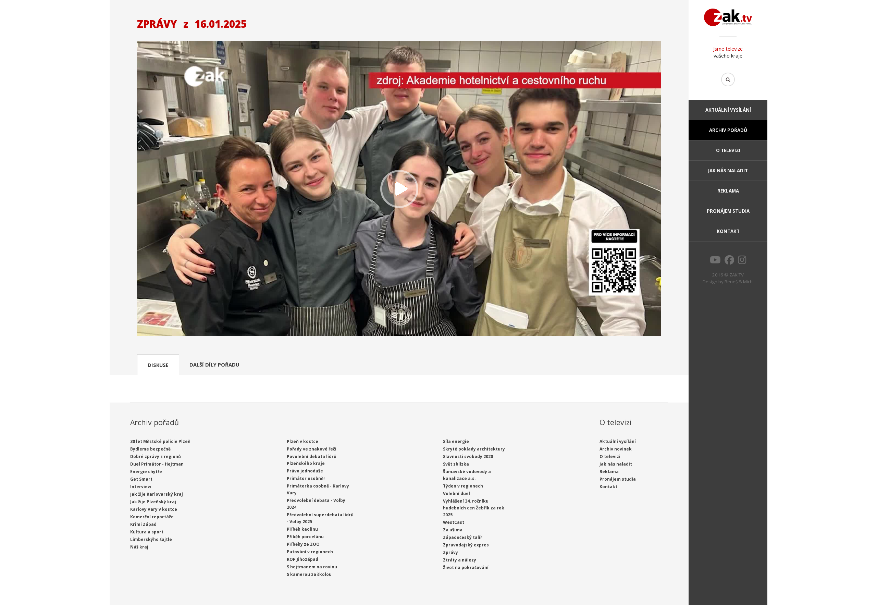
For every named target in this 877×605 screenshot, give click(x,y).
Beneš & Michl (739, 282)
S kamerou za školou (309, 574)
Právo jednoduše (305, 471)
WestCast (453, 522)
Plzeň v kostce (302, 441)
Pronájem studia (728, 211)
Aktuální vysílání (728, 110)
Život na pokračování (466, 567)
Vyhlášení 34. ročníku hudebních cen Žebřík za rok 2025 (473, 508)
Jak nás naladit (728, 171)
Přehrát (399, 189)
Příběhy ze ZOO (303, 544)
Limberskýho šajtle (151, 539)
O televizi (728, 150)
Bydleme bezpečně (150, 449)
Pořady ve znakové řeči (311, 449)
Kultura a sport (146, 532)
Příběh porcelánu (305, 537)
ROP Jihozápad (302, 559)
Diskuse (158, 364)
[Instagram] (742, 262)
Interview (140, 487)
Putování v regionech (310, 552)
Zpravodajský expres (466, 545)
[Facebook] (729, 262)
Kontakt (728, 231)
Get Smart (141, 479)
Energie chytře (146, 471)
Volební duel (456, 493)
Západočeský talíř (462, 537)
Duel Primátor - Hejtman (157, 464)
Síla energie (456, 441)
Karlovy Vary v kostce (153, 509)
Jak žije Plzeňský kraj (153, 502)
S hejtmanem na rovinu (312, 567)
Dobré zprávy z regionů (155, 456)
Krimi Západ (143, 524)
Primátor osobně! (306, 478)
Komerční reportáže (152, 517)
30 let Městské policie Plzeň (160, 441)
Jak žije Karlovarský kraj (156, 494)
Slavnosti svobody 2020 (468, 456)
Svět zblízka (456, 464)
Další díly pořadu (214, 364)
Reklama (728, 191)
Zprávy (450, 552)
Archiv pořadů (728, 130)
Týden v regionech (463, 486)
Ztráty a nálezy (459, 560)
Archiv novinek (616, 449)
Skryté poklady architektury (474, 449)
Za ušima (452, 530)
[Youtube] (715, 262)
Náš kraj (139, 547)
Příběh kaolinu (302, 529)
